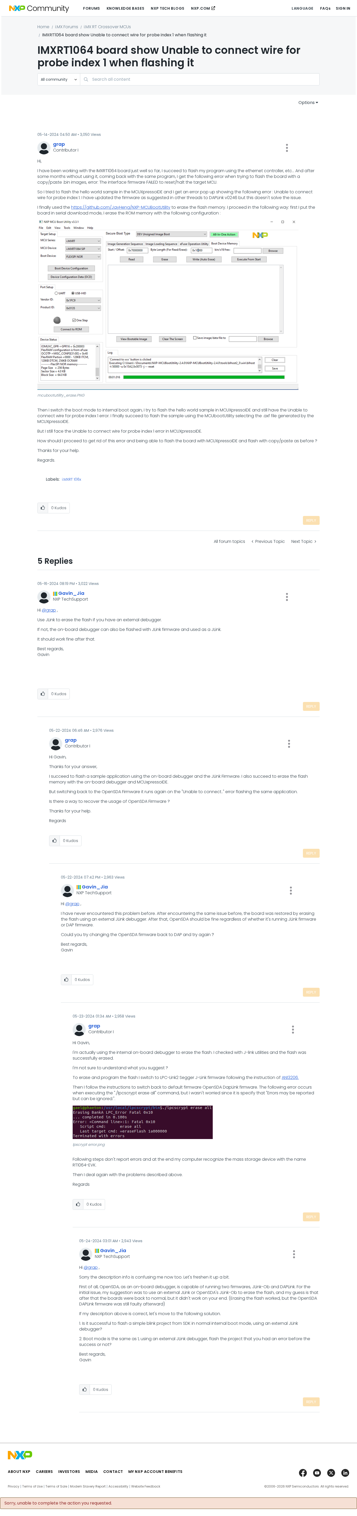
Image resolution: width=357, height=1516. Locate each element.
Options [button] (306, 103)
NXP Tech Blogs (168, 8)
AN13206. (290, 1077)
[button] (286, 147)
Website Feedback (145, 1486)
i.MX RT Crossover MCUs (107, 27)
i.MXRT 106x (71, 479)
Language (302, 8)
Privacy (13, 1486)
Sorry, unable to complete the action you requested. (58, 1503)
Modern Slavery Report (88, 1486)
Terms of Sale (56, 1486)
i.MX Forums (66, 27)
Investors (69, 1471)
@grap (49, 610)
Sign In (343, 8)
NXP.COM (200, 8)
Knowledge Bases (125, 8)
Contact (113, 1471)
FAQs (325, 8)
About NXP (19, 1471)
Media (91, 1471)
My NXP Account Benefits (155, 1471)
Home (43, 27)
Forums (91, 8)
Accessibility (118, 1486)
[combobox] (200, 79)
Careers (44, 1471)
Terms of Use (32, 1486)
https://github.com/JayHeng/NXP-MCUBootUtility (120, 207)
